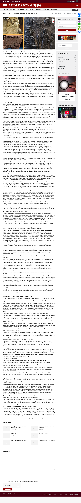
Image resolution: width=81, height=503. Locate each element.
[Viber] (79, 21)
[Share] (79, 31)
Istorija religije (6, 18)
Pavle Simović (10, 495)
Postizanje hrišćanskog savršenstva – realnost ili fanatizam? (68, 98)
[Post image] (6, 428)
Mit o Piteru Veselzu (43, 433)
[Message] (79, 26)
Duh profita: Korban (15, 433)
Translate (67, 47)
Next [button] (77, 88)
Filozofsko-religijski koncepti (68, 94)
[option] (68, 88)
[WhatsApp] (79, 24)
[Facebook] (79, 14)
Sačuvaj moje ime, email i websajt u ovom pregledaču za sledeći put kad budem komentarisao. (21, 481)
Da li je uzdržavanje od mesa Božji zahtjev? (18, 441)
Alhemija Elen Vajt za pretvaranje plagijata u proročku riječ (18, 427)
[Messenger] (79, 16)
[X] (79, 19)
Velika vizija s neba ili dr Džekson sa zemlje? (47, 441)
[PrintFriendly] (79, 29)
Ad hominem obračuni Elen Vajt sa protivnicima (46, 427)
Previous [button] (56, 88)
